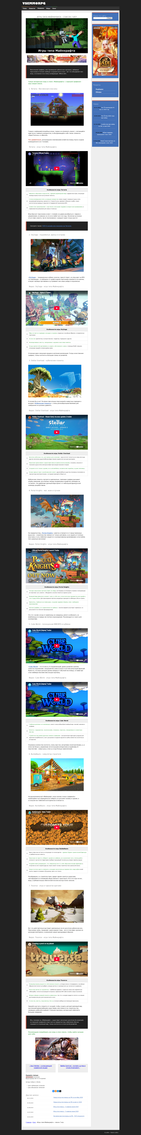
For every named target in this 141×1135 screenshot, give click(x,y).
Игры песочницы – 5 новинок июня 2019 (65, 1111)
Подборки (99, 89)
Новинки (41, 8)
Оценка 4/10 (30, 1077)
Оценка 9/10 (37, 1077)
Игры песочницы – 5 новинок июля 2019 (65, 1107)
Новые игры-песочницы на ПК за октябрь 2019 (68, 1097)
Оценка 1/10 (26, 1077)
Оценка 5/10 (32, 1077)
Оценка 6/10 (33, 1077)
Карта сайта (114, 1132)
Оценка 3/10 (29, 1077)
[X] (60, 1091)
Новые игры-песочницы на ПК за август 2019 (67, 1102)
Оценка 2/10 (28, 1077)
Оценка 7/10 (34, 1077)
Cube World (33, 666)
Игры (48, 8)
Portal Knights (47, 533)
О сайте (107, 1132)
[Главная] (34, 3)
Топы (25, 8)
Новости (32, 8)
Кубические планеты (43, 403)
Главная (28, 1122)
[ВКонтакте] (53, 1091)
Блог (34, 1122)
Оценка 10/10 (39, 1077)
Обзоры (98, 92)
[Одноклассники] (56, 1091)
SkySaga (32, 277)
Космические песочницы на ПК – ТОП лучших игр (68, 1116)
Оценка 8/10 (36, 1077)
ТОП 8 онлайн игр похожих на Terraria (56, 226)
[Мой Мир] (58, 1091)
